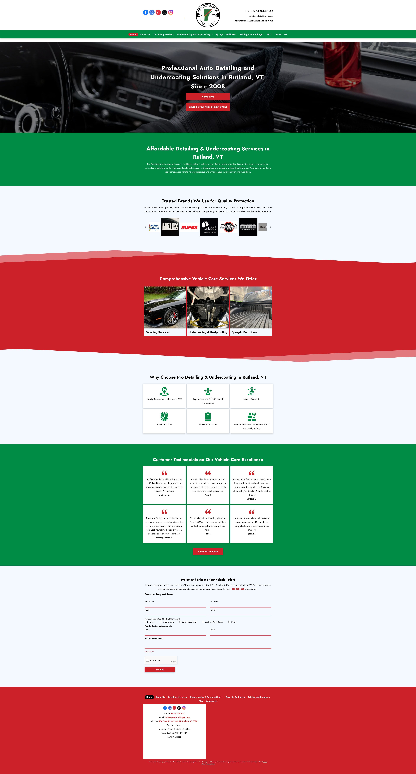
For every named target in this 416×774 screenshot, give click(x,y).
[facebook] (145, 13)
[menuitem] (133, 34)
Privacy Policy (210, 764)
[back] (145, 227)
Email (147, 610)
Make (147, 630)
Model (212, 630)
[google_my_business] (152, 13)
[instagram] (170, 13)
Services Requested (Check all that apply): (162, 619)
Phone (212, 610)
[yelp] (158, 13)
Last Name (214, 601)
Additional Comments (154, 638)
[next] (270, 227)
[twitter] (164, 13)
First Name (149, 601)
